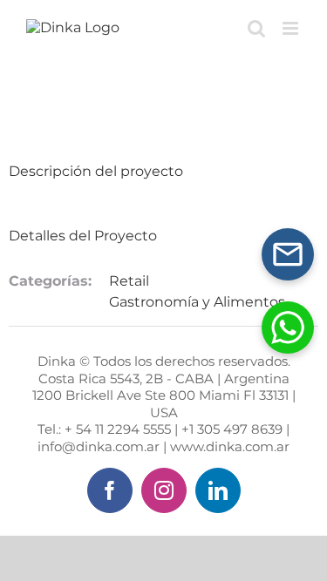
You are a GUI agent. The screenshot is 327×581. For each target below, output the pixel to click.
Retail (129, 281)
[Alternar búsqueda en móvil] (256, 28)
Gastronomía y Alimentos (197, 302)
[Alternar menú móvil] (292, 28)
